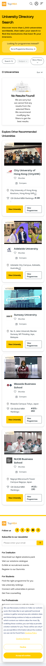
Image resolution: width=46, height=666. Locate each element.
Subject (22, 61)
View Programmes (32, 209)
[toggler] (42, 3)
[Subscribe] (40, 543)
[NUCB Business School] (9, 460)
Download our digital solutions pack (18, 557)
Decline (23, 647)
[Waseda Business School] (9, 385)
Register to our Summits (13, 569)
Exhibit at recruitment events (15, 565)
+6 (19, 268)
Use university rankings (12, 585)
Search (8, 61)
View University (14, 209)
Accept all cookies (23, 655)
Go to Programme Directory (22, 49)
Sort (38, 72)
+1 (35, 193)
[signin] (36, 3)
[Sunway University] (9, 316)
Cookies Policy (31, 633)
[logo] (9, 3)
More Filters (37, 60)
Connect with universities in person (18, 589)
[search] (31, 4)
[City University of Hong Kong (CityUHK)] (9, 171)
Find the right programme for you (17, 581)
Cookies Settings (23, 639)
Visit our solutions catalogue (15, 561)
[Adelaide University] (9, 250)
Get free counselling (11, 593)
